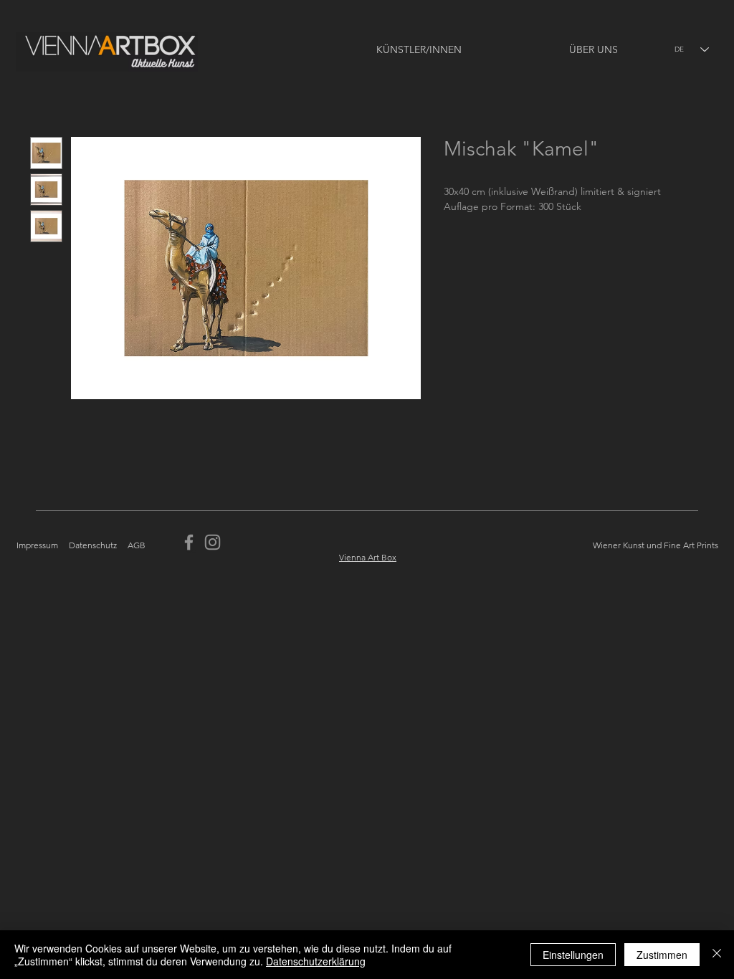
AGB (137, 545)
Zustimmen (662, 954)
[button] (376, 50)
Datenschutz (93, 545)
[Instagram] (212, 542)
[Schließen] (716, 955)
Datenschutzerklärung (316, 961)
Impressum (37, 545)
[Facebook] (188, 542)
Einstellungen (573, 954)
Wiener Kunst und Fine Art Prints (655, 545)
